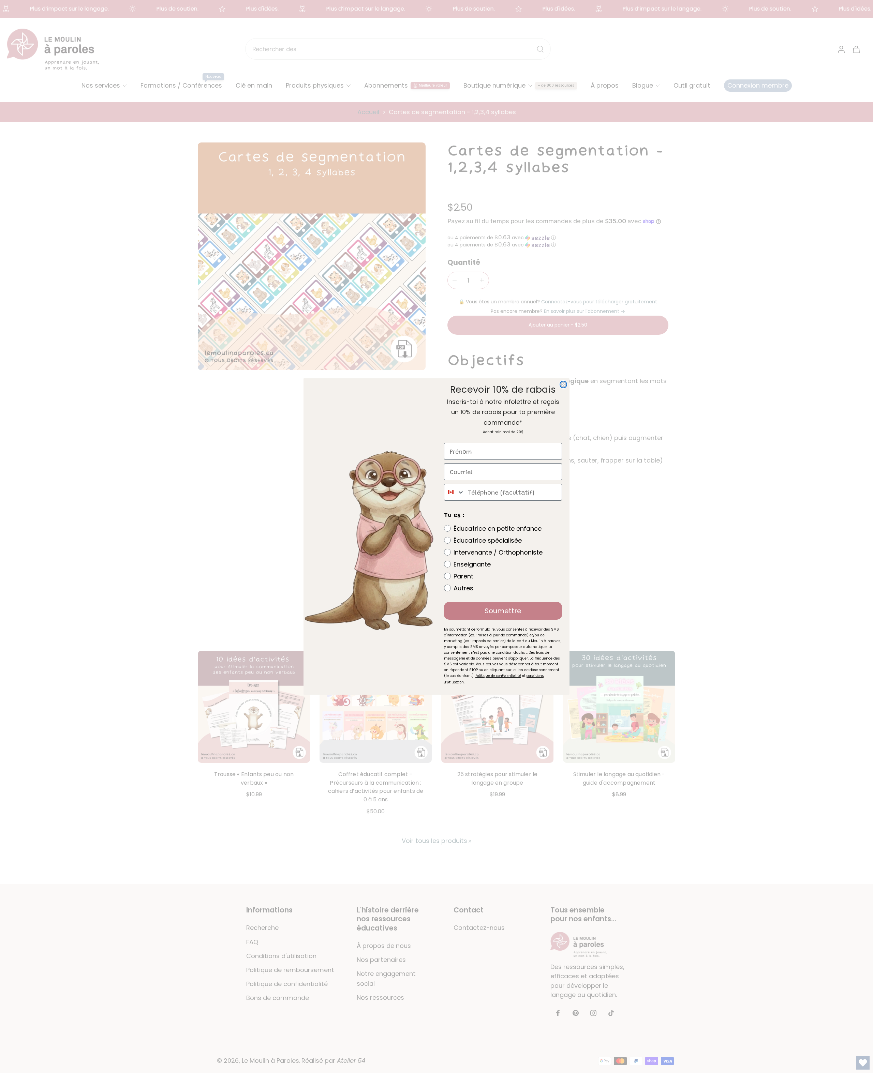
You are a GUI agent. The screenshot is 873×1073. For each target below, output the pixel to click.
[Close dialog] (563, 384)
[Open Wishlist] (863, 1063)
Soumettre (503, 611)
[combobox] (454, 492)
